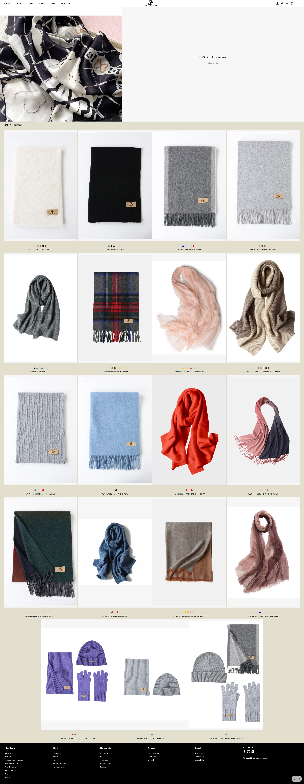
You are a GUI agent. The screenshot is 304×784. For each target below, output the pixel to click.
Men (54, 760)
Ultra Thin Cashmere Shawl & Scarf (189, 616)
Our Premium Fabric (12, 763)
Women (55, 757)
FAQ (101, 757)
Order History (152, 757)
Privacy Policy (200, 753)
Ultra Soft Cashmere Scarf (40, 250)
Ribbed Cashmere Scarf (40, 372)
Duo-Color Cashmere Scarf (189, 250)
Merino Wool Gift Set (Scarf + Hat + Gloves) (78, 738)
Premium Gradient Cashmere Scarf (40, 616)
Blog (6, 774)
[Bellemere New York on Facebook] (244, 751)
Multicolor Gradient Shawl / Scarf (263, 494)
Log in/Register (153, 753)
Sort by (7, 125)
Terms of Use (199, 757)
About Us (8, 753)
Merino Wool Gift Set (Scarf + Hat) (152, 738)
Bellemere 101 (105, 767)
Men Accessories (58, 767)
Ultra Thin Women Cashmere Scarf (189, 372)
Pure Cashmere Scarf (115, 250)
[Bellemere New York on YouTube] (253, 751)
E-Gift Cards (57, 753)
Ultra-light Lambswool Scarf (263, 250)
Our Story (8, 757)
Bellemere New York (260, 758)
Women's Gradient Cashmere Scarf (263, 616)
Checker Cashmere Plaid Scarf (114, 372)
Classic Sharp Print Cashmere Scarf (189, 494)
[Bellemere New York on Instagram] (248, 751)
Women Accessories (60, 763)
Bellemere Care (105, 763)
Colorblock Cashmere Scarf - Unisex (263, 372)
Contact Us (104, 760)
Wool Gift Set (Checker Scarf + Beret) (226, 738)
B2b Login (151, 760)
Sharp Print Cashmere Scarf (114, 616)
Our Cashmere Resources (14, 760)
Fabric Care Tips (10, 770)
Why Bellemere (10, 767)
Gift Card (8, 777)
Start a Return (104, 753)
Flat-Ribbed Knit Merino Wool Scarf (40, 494)
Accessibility (199, 760)
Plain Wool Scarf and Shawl (115, 494)
